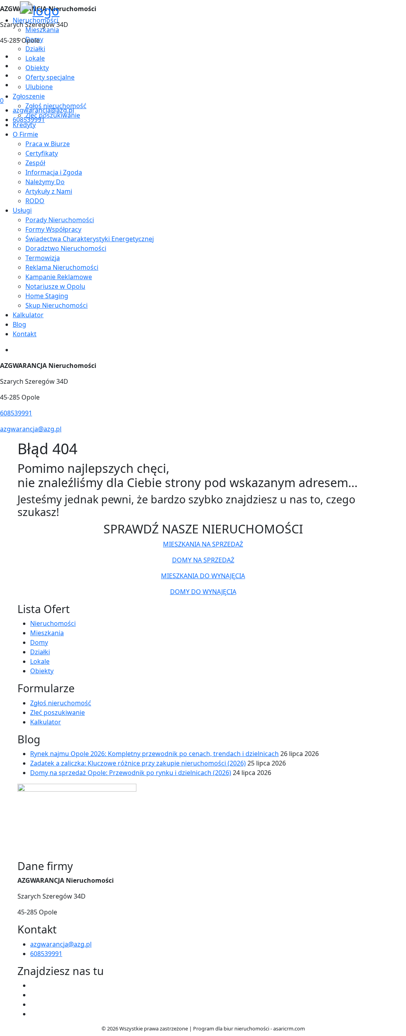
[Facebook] (16, 56)
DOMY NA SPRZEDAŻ (203, 560)
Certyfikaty (41, 153)
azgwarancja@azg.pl (43, 110)
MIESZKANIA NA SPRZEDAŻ (203, 544)
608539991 (29, 119)
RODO (34, 200)
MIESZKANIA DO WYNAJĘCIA (203, 575)
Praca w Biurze (47, 143)
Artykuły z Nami (48, 191)
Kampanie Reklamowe (58, 276)
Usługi (22, 210)
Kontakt (24, 333)
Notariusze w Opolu (55, 286)
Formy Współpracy (53, 229)
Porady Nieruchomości (59, 219)
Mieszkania (47, 632)
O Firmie (25, 134)
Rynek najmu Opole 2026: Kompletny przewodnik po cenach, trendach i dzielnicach (154, 753)
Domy (39, 642)
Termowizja (42, 257)
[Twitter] (16, 65)
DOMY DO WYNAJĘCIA (203, 591)
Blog (19, 324)
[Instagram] (16, 84)
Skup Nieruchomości (56, 305)
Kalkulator (28, 314)
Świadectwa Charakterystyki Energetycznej (89, 238)
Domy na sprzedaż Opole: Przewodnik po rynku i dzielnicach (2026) (130, 772)
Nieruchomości (53, 623)
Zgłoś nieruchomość (60, 703)
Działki (40, 652)
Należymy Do (45, 181)
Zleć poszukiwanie (57, 712)
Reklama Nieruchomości (61, 267)
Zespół (35, 162)
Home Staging (46, 295)
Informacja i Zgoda (53, 172)
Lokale (40, 661)
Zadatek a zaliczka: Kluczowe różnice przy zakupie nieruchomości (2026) (138, 763)
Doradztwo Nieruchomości (65, 248)
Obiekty (42, 671)
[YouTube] (16, 75)
